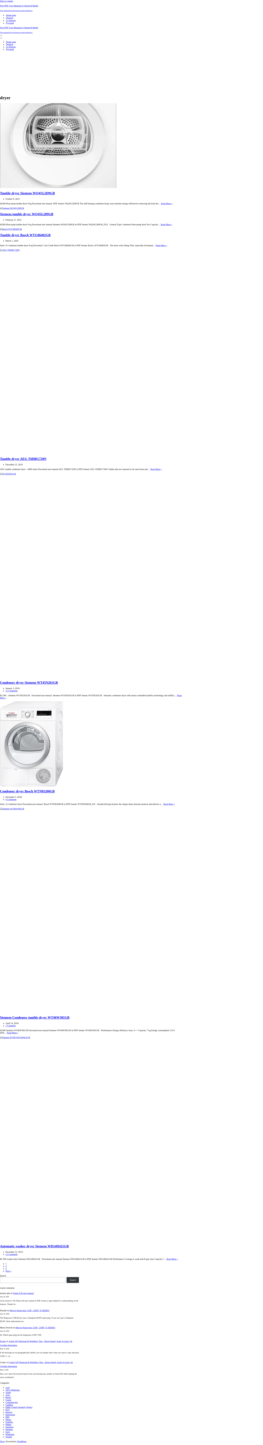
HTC (7, 1410)
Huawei (8, 1412)
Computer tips (11, 1402)
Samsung (9, 1427)
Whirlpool (9, 1434)
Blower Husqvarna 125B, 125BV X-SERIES (29, 1310)
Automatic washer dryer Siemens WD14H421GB (34, 1246)
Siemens (9, 1429)
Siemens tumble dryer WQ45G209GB (26, 214)
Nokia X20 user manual (23, 1293)
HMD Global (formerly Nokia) (18, 1407)
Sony (7, 1432)
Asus (7, 1395)
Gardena (9, 1405)
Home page (11, 15)
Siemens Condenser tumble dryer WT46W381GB (34, 1017)
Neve (2, 1441)
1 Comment (10, 1026)
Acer (7, 1387)
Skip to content (6, 1)
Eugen (3, 1341)
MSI (7, 1417)
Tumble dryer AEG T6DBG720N (23, 459)
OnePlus (9, 1422)
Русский (10, 23)
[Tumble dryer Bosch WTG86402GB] (11, 229)
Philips (8, 1424)
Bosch (8, 1397)
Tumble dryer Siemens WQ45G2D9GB (27, 193)
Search (3, 1276)
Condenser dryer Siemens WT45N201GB (29, 682)
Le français (11, 20)
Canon (8, 1400)
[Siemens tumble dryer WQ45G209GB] (12, 208)
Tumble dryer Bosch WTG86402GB (25, 235)
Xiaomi (8, 1437)
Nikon (8, 1419)
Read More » (166, 203)
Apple (8, 1392)
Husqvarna (10, 1415)
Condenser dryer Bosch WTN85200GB (27, 791)
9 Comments (10, 799)
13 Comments (11, 1254)
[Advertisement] (92, 72)
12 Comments (11, 691)
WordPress (21, 1441)
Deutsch (9, 18)
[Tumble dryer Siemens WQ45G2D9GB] (58, 187)
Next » (8, 1271)
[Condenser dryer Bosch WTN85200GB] (31, 785)
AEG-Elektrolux (12, 1390)
